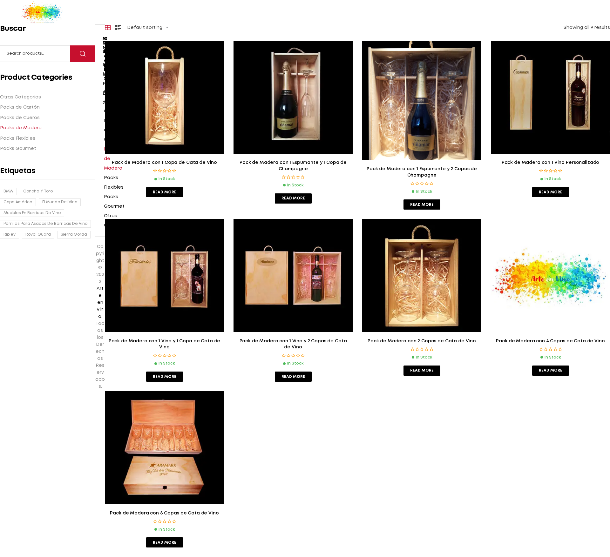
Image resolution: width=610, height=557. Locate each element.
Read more (164, 192)
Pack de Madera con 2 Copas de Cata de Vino (422, 341)
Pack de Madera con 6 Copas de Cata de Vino (164, 513)
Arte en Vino (100, 303)
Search (82, 53)
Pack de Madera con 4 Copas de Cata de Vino (550, 341)
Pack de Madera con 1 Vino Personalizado (551, 162)
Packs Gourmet (114, 201)
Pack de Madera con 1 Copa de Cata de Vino (164, 162)
